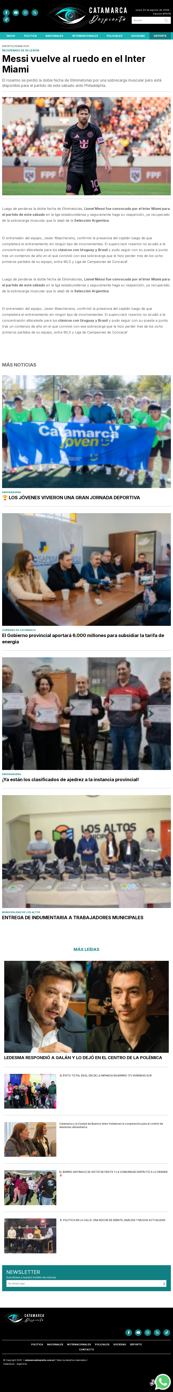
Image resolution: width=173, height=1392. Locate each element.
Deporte (160, 35)
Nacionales (54, 35)
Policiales (114, 35)
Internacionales (85, 35)
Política (30, 35)
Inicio (11, 35)
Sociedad (138, 35)
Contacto (86, 1349)
